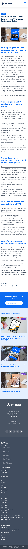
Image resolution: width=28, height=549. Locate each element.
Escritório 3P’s (4, 520)
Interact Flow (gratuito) (6, 467)
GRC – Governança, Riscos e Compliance (10, 514)
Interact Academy (5, 469)
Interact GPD (4, 510)
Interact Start (4, 472)
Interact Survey (5, 458)
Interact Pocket (4, 470)
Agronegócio (4, 492)
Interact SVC (4, 505)
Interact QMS (4, 500)
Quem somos (4, 527)
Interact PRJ (4, 504)
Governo (3, 484)
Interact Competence (6, 459)
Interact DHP (4, 512)
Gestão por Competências (7, 509)
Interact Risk (4, 456)
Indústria (3, 485)
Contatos (3, 539)
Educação (3, 487)
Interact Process (5, 448)
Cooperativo (4, 490)
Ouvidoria (3, 537)
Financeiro (3, 479)
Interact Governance (6, 447)
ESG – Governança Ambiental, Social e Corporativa (12, 517)
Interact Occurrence (6, 452)
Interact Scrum (5, 464)
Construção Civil (4, 489)
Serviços (3, 482)
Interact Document (6, 451)
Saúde (2, 480)
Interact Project (5, 450)
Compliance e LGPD (5, 534)
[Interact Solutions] (7, 3)
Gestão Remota (4, 507)
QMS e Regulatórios (5, 519)
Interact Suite (4, 445)
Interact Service (5, 454)
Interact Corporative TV (7, 463)
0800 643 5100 (14, 423)
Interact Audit (5, 460)
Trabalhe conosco (5, 535)
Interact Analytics (5, 455)
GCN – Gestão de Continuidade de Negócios (11, 515)
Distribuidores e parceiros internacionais (10, 529)
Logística (3, 494)
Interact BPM (4, 502)
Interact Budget (5, 462)
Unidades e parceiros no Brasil (8, 530)
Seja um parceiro (5, 532)
